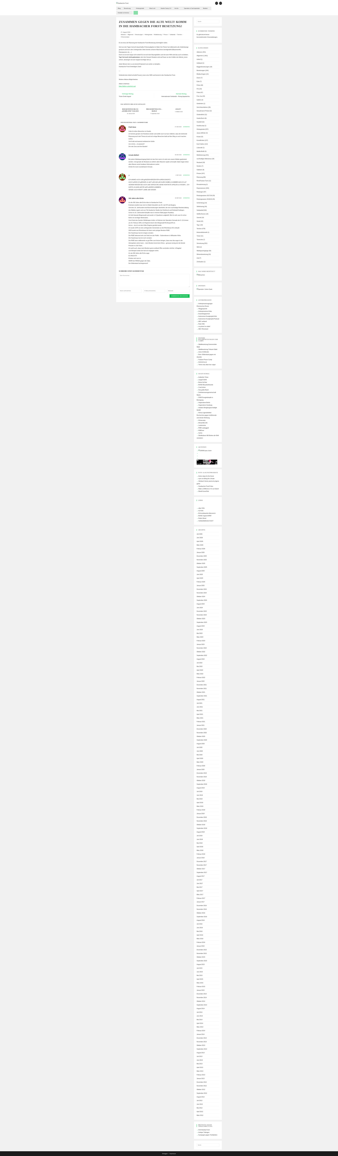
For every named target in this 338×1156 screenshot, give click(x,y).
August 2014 (201, 1008)
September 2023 (202, 622)
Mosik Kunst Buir (203, 491)
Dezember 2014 (202, 994)
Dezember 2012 (202, 1082)
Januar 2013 (200, 1078)
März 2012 (200, 1115)
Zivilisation (200, 261)
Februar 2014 (201, 1030)
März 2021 (200, 718)
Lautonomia (202, 425)
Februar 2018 (201, 854)
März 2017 (200, 894)
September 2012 (202, 1093)
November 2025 (202, 559)
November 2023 (202, 615)
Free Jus (199, 96)
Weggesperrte (202, 308)
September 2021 (202, 696)
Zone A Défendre (203, 352)
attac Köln (201, 508)
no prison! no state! (204, 326)
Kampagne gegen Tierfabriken (207, 1135)
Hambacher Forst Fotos (205, 486)
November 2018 (202, 821)
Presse (166, 34)
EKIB (200, 397)
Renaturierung (201, 184)
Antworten (186, 126)
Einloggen (165, 1153)
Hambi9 (199, 122)
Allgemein (130, 34)
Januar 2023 (200, 644)
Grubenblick (200, 114)
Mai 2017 (199, 887)
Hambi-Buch (200, 118)
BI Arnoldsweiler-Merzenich (207, 513)
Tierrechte (200, 239)
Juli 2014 (199, 1012)
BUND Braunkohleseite (205, 385)
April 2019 (200, 802)
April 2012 (200, 1111)
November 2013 (202, 1041)
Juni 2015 (200, 972)
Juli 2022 (199, 663)
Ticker (198, 236)
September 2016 (202, 916)
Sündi (198, 221)
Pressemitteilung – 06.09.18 (154, 110)
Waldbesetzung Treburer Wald (207, 349)
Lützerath (199, 147)
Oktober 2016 (201, 913)
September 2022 (202, 655)
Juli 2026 (199, 534)
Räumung (200, 177)
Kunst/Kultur (200, 140)
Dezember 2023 (202, 611)
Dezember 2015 (202, 949)
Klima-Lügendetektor (204, 412)
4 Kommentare (125, 37)
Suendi (199, 217)
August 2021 (201, 699)
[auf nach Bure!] (205, 450)
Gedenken (200, 103)
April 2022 (200, 670)
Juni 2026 (200, 537)
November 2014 (202, 997)
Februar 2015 (201, 986)
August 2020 (201, 743)
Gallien (199, 100)
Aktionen (123, 34)
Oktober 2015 (201, 957)
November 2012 (202, 1086)
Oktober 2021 (201, 692)
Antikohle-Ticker (203, 377)
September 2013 (202, 1049)
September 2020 (202, 740)
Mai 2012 (199, 1108)
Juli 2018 (199, 835)
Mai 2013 (199, 1063)
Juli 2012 (199, 1100)
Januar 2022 (200, 681)
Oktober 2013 (201, 1045)
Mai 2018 (199, 843)
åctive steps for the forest (206, 476)
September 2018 (202, 828)
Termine (179, 34)
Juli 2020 (199, 747)
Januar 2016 (200, 946)
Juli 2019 (199, 791)
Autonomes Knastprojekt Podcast (208, 319)
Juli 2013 (199, 1056)
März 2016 (200, 938)
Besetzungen (139, 34)
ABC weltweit (202, 321)
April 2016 (200, 935)
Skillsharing (200, 206)
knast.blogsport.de (204, 313)
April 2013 (200, 1067)
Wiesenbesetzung (202, 254)
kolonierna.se (202, 362)
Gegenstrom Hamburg (205, 405)
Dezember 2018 (202, 817)
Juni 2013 (200, 1060)
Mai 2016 (199, 931)
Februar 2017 (201, 898)
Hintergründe (148, 34)
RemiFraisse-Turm (202, 180)
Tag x (198, 225)
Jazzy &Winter (201, 133)
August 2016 (201, 920)
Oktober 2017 (201, 869)
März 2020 (200, 762)
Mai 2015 (199, 975)
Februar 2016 (201, 942)
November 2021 (202, 688)
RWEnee (201, 430)
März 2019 (200, 806)
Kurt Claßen (200, 144)
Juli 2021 (199, 703)
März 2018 (200, 850)
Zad (198, 258)
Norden (199, 166)
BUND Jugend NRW (204, 515)
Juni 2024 (200, 607)
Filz (198, 89)
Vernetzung (200, 243)
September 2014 (202, 1005)
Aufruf (198, 59)
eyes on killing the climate (206, 478)
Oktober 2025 (201, 563)
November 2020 (202, 732)
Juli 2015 (199, 968)
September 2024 (202, 600)
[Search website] (136, 13)
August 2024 (201, 604)
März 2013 (200, 1071)
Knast (198, 136)
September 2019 (202, 784)
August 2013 (201, 1052)
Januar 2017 (200, 902)
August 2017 (201, 876)
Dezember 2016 (202, 905)
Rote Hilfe (201, 324)
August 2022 (201, 659)
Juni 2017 (200, 883)
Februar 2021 (201, 721)
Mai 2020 (199, 755)
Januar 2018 (200, 858)
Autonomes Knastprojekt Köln (207, 316)
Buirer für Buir (202, 382)
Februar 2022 (201, 677)
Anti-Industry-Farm (204, 1130)
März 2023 (200, 637)
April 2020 (200, 758)
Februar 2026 (201, 548)
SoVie (200, 433)
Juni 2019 (200, 795)
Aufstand (199, 63)
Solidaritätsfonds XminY (205, 521)
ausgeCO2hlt (202, 379)
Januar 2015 (200, 990)
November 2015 (202, 953)
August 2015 (201, 964)
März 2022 (200, 674)
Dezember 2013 (202, 1038)
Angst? (178, 109)
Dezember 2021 (202, 685)
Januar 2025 (200, 585)
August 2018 (201, 832)
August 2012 (201, 1097)
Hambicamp (200, 125)
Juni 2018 (200, 839)
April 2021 (200, 714)
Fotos (198, 92)
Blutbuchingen (201, 74)
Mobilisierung (158, 34)
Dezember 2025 (202, 556)
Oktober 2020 (201, 736)
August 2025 (201, 571)
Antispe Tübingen (203, 1132)
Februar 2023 (201, 640)
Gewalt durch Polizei (203, 111)
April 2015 (200, 979)
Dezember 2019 (202, 773)
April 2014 (200, 1023)
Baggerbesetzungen (203, 67)
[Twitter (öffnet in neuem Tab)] (216, 3)
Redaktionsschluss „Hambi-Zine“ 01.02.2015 (130, 110)
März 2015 (200, 983)
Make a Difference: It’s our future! (208, 489)
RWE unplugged (203, 428)
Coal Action (202, 387)
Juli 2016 (199, 924)
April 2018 (200, 846)
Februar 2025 (201, 582)
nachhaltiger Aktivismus (204, 158)
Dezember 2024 (202, 589)
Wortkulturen (202, 435)
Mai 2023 (199, 633)
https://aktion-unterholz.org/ (127, 86)
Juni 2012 (200, 1104)
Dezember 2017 (202, 861)
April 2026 (200, 541)
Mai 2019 (199, 799)
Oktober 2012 (201, 1089)
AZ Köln (200, 510)
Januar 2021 (200, 725)
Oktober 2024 (201, 596)
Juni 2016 (200, 927)
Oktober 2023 (201, 618)
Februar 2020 (201, 766)
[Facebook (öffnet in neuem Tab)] (220, 3)
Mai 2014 (199, 1019)
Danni (198, 78)
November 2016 (202, 909)
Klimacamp (201, 420)
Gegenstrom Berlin (204, 402)
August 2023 (201, 626)
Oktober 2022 (201, 651)
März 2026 (200, 545)
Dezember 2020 (202, 729)
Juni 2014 (200, 1016)
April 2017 (200, 891)
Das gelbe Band (203, 390)
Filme (198, 85)
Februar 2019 (201, 810)
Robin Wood (202, 518)
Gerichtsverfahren (202, 107)
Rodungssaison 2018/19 (204, 199)
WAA (198, 247)
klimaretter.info (202, 423)
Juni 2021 (200, 707)
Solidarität (172, 34)
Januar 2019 (200, 813)
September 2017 (202, 872)
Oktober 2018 (201, 824)
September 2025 (202, 567)
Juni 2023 (200, 629)
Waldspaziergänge (202, 250)
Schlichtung (200, 203)
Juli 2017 (199, 880)
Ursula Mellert (134, 155)
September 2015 (202, 960)
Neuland (199, 162)
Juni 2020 (200, 751)
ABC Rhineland (203, 329)
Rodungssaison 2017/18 (204, 195)
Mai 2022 (199, 666)
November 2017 (202, 865)
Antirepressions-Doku (205, 311)
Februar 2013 (201, 1075)
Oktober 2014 (201, 1001)
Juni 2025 (200, 574)
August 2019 (201, 788)
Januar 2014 (200, 1034)
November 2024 (202, 593)
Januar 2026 (200, 552)
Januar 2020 (200, 769)
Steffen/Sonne (201, 214)
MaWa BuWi (200, 151)
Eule (198, 81)
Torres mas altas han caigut (206, 364)
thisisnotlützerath (202, 232)
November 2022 (202, 648)
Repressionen (201, 188)
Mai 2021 (199, 710)
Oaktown (199, 169)
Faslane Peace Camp (205, 359)
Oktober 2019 (201, 780)
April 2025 (200, 578)
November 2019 (202, 777)
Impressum (173, 1153)
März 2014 (200, 1027)
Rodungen (200, 192)
